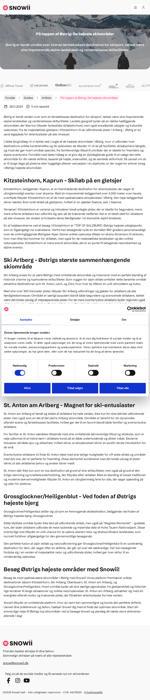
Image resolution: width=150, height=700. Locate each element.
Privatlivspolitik (93, 692)
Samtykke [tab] (26, 319)
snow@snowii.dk (16, 663)
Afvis (27, 388)
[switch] (56, 373)
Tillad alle (123, 388)
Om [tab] (124, 319)
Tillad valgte (75, 388)
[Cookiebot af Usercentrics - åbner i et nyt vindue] (130, 309)
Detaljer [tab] (75, 319)
